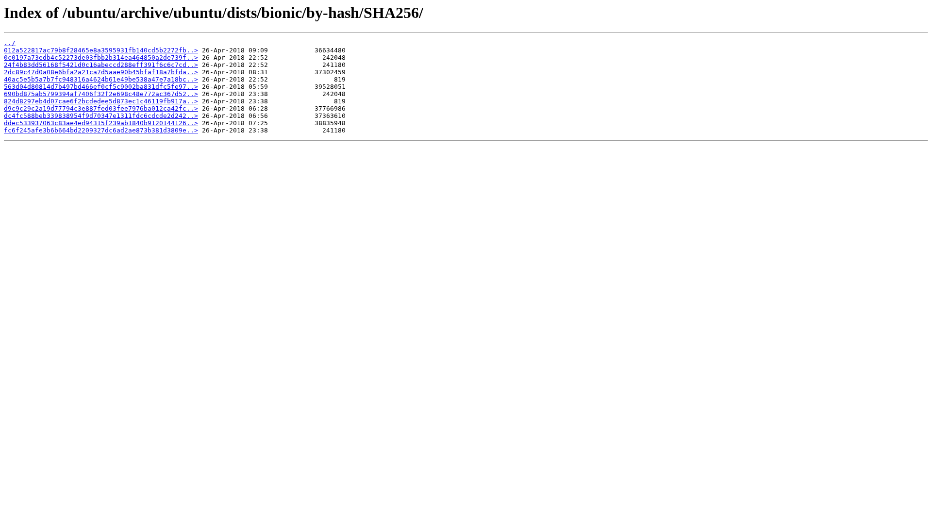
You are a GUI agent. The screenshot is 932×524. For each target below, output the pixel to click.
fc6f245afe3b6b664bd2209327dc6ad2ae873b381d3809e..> (101, 130)
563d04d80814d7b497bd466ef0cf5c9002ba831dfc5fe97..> (101, 86)
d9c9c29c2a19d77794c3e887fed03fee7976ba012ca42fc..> (101, 108)
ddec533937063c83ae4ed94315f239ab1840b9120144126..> (101, 123)
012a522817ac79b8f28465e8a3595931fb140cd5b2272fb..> (101, 50)
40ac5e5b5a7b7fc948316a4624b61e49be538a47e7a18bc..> (101, 79)
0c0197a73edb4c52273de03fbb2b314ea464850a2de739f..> (101, 57)
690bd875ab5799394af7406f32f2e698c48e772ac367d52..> (101, 94)
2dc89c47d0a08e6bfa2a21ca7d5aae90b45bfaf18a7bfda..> (101, 72)
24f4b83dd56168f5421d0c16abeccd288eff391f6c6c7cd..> (101, 64)
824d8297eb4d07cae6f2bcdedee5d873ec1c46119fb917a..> (101, 101)
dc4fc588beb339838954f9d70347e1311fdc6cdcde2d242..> (101, 115)
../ (10, 43)
